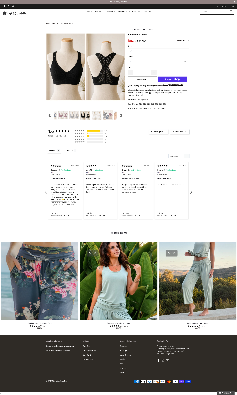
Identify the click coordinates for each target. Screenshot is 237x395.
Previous (45, 192)
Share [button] (56, 213)
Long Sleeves (125, 355)
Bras (122, 364)
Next (191, 192)
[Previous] (50, 67)
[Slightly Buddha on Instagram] (8, 6)
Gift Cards (87, 355)
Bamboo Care (89, 359)
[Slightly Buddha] (20, 13)
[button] (65, 216)
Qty (129, 67)
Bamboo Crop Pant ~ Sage (197, 281)
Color (130, 57)
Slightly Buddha (59, 381)
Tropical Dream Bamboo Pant (39, 281)
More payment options (173, 85)
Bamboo (132, 11)
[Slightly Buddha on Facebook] (4, 6)
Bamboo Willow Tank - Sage (118, 281)
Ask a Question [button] (160, 132)
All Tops (123, 351)
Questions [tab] (69, 150)
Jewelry (123, 368)
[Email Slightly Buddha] (12, 6)
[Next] (121, 67)
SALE (122, 373)
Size (130, 46)
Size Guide (182, 41)
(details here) (158, 86)
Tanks (122, 359)
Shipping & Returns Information (60, 346)
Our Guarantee (89, 351)
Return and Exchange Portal (58, 351)
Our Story (87, 346)
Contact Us (227, 393)
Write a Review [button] (181, 132)
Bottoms (123, 346)
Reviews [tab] (52, 150)
